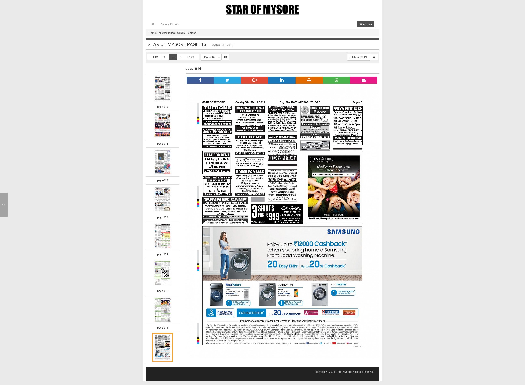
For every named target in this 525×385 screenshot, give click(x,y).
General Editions (170, 24)
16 (172, 56)
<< (164, 56)
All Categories (166, 32)
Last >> (191, 56)
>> (180, 56)
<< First (154, 56)
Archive (367, 24)
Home (152, 32)
